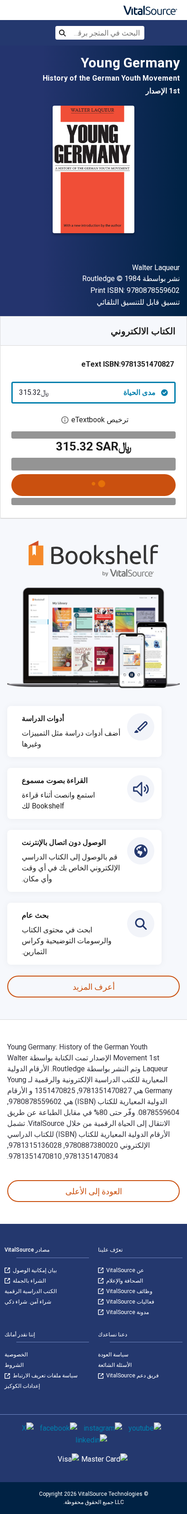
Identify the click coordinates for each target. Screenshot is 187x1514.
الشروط (14, 1365)
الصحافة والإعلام (124, 1281)
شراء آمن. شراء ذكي (28, 1302)
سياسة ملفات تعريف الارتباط (44, 1375)
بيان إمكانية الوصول (34, 1270)
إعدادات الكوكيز (22, 1386)
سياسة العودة (113, 1354)
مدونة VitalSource (127, 1312)
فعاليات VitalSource (129, 1302)
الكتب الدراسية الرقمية (31, 1291)
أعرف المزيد (94, 987)
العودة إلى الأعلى (93, 1191)
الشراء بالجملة (28, 1281)
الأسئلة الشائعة (115, 1365)
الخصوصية (16, 1354)
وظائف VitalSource (129, 1291)
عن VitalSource (124, 1270)
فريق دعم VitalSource (132, 1375)
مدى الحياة (87, 392)
